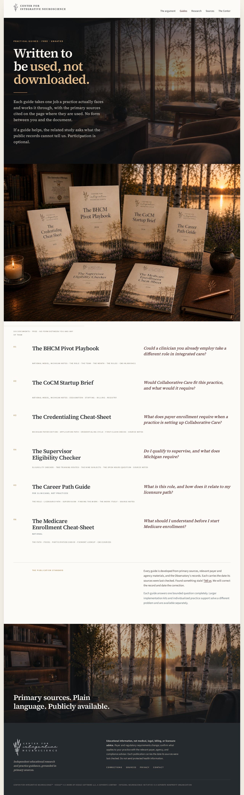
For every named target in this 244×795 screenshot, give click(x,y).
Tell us (207, 581)
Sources (210, 11)
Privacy (144, 767)
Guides (183, 11)
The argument (168, 11)
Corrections (114, 767)
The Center (224, 11)
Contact (158, 767)
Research (196, 11)
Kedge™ (58, 785)
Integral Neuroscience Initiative (136, 785)
